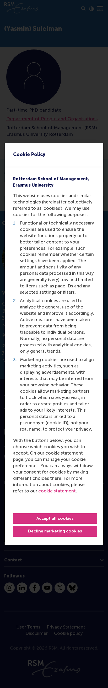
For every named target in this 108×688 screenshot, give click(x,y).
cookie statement (57, 490)
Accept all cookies (55, 518)
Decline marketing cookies (55, 531)
